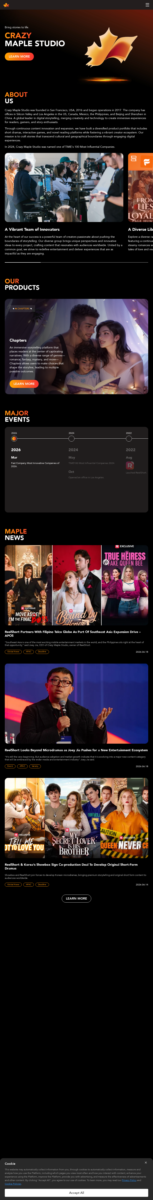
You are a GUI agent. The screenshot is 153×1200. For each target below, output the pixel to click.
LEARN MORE (19, 56)
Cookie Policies (13, 1183)
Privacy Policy (129, 1180)
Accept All (76, 1193)
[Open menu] (147, 4)
